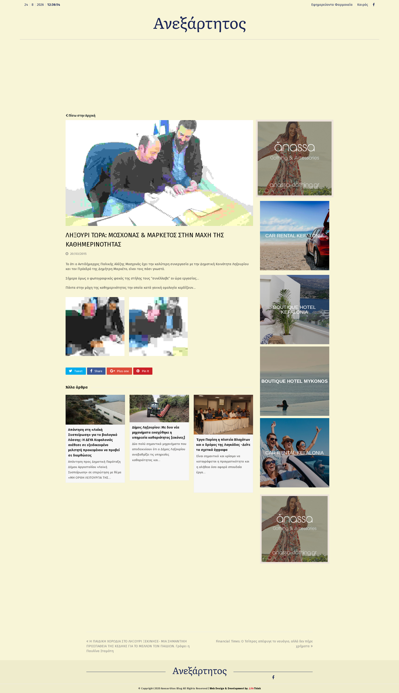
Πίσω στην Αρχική (81, 116)
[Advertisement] (199, 76)
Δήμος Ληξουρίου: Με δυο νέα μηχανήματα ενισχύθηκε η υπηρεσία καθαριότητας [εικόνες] (158, 432)
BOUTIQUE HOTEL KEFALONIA (294, 309)
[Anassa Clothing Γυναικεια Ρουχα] (294, 196)
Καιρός (362, 5)
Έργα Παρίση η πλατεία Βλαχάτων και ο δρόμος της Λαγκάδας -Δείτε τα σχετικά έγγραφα (223, 445)
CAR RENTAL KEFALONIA (294, 235)
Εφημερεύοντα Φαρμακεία (332, 5)
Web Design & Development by (235, 688)
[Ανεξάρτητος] (199, 24)
